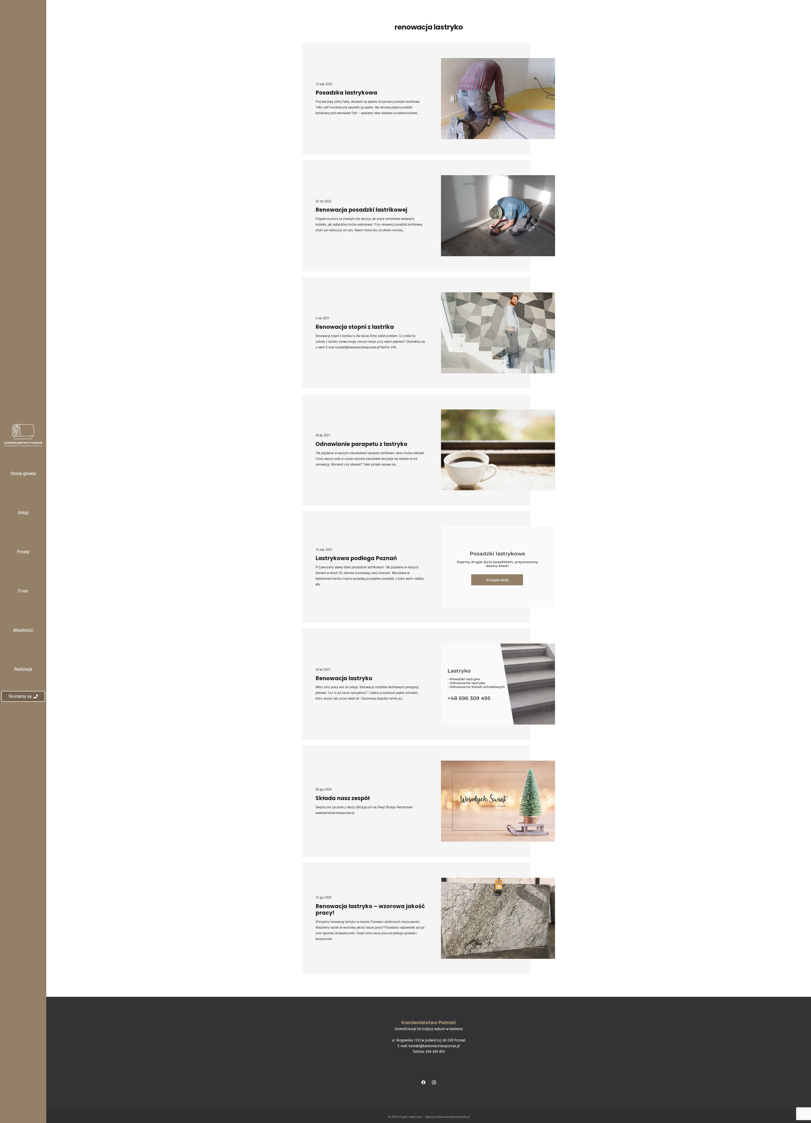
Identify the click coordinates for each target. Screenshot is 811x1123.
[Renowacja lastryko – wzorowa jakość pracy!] (498, 918)
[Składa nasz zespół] (498, 801)
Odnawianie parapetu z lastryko (361, 444)
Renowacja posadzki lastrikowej (361, 210)
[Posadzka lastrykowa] (498, 98)
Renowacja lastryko (344, 678)
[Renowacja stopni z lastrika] (498, 332)
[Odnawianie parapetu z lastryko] (498, 449)
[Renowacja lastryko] (498, 684)
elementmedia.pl (459, 1117)
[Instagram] (434, 1082)
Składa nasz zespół (343, 798)
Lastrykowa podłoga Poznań (356, 558)
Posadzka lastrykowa (346, 92)
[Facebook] (423, 1082)
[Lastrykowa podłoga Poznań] (498, 566)
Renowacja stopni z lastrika (355, 327)
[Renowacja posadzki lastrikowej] (498, 215)
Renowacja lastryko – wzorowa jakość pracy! (370, 909)
